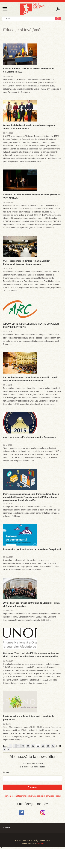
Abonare (32, 787)
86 (28, 746)
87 (33, 746)
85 (23, 746)
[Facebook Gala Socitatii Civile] (22, 815)
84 (18, 746)
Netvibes (40, 844)
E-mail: (6, 772)
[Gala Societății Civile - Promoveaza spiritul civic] (32, 15)
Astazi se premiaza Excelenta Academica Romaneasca (29, 437)
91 (53, 746)
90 (48, 746)
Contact (6, 828)
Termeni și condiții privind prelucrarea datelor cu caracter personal (32, 796)
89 (43, 746)
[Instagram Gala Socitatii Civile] (43, 815)
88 (38, 746)
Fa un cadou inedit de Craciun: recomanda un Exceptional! (32, 549)
